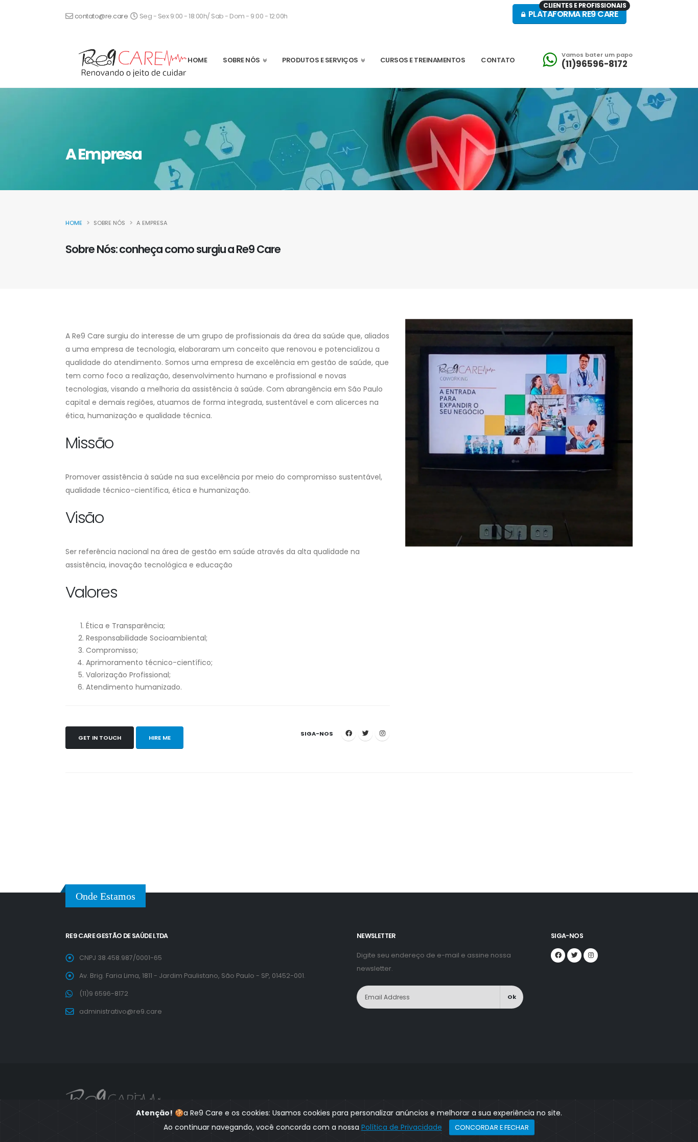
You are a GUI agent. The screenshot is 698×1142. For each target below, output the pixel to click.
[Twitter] (365, 733)
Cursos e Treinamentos (423, 60)
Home (73, 223)
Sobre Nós (243, 60)
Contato (498, 60)
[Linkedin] (382, 733)
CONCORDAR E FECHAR (492, 1127)
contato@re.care (102, 16)
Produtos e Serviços (321, 60)
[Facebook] (348, 733)
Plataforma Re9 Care (576, 12)
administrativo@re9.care (120, 1011)
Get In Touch (99, 738)
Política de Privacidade (401, 1127)
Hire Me (160, 738)
